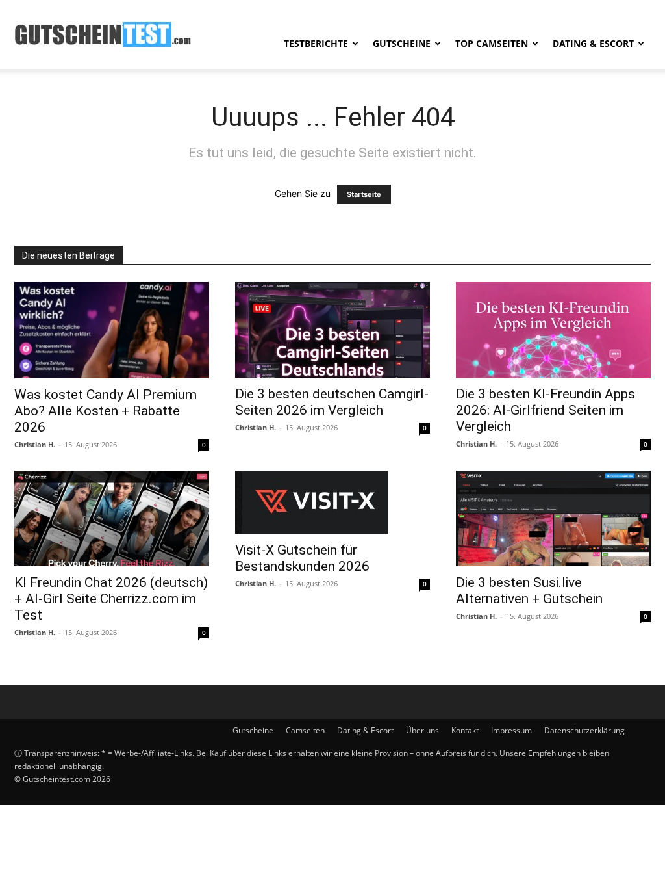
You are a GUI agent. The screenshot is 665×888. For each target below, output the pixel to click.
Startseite (364, 194)
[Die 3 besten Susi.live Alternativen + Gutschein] (553, 518)
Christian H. (34, 444)
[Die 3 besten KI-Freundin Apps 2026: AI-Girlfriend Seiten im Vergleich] (553, 330)
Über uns (422, 730)
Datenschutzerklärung (584, 730)
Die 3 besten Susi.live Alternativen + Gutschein (529, 591)
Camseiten (305, 730)
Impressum (511, 730)
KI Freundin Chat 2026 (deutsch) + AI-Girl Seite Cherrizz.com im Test (111, 599)
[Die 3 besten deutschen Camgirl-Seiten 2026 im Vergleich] (332, 330)
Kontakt (465, 730)
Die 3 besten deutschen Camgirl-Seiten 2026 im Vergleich (332, 402)
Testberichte (316, 43)
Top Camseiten (491, 43)
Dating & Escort (593, 43)
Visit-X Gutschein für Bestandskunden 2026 (302, 558)
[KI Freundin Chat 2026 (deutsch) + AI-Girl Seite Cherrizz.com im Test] (111, 518)
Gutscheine (402, 43)
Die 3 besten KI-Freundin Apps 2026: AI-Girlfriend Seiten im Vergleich (545, 410)
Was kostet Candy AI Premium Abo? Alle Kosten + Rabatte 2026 (105, 411)
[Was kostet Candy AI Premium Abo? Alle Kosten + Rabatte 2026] (111, 330)
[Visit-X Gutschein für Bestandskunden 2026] (332, 502)
